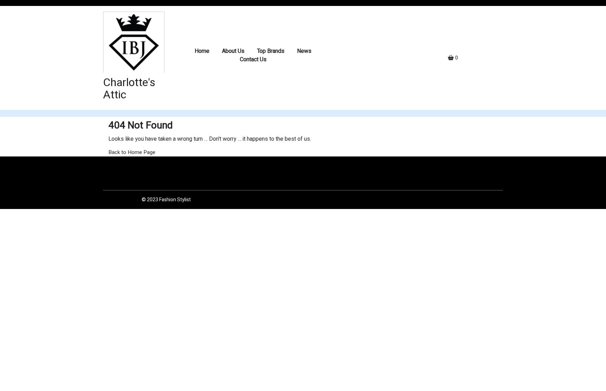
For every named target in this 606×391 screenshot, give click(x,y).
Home (202, 51)
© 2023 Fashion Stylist (166, 199)
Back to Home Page (131, 152)
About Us (233, 51)
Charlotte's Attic (129, 88)
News (304, 51)
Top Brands (270, 51)
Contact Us (253, 59)
